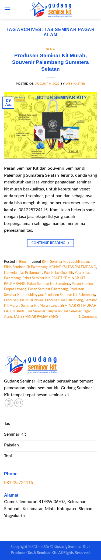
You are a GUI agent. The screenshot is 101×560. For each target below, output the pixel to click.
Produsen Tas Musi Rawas (23, 300)
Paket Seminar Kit (36, 278)
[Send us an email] (18, 402)
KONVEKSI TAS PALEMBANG (72, 267)
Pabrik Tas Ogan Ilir (58, 272)
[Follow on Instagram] (9, 402)
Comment (88, 316)
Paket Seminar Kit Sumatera (48, 283)
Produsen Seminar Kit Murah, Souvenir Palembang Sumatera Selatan (50, 62)
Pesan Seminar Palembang (48, 289)
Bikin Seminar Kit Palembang (26, 267)
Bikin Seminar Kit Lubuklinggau (65, 261)
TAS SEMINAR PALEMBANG (35, 316)
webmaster (75, 83)
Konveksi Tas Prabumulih (23, 272)
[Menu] (7, 9)
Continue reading (51, 243)
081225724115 (18, 482)
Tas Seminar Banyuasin (44, 311)
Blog (50, 48)
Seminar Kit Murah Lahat (40, 305)
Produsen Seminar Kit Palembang (69, 294)
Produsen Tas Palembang (64, 300)
